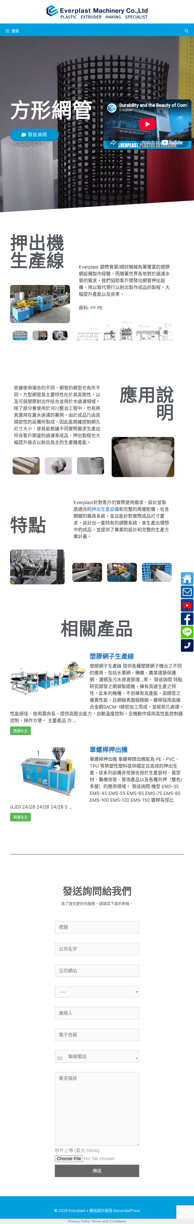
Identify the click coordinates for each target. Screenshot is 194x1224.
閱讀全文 (20, 730)
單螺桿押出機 (109, 749)
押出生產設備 (105, 509)
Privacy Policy (79, 1221)
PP (93, 307)
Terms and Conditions (108, 1221)
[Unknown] (97, 1058)
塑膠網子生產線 (112, 656)
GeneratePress (126, 1210)
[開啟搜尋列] (186, 31)
